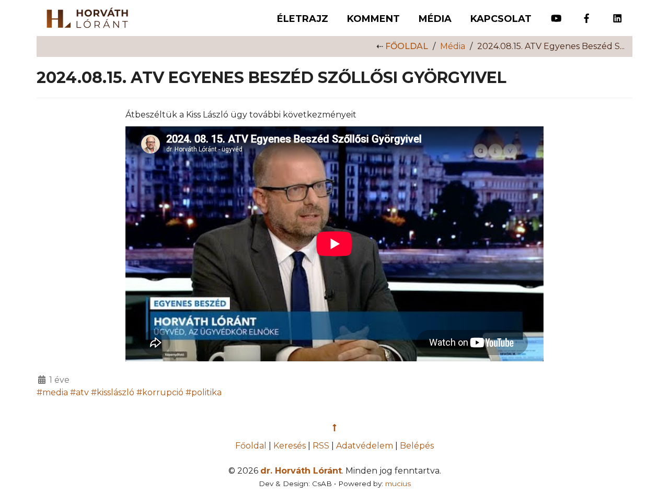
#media (52, 392)
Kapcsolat (501, 19)
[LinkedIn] (617, 13)
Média (435, 19)
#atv (79, 392)
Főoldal (406, 46)
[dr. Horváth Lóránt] (82, 15)
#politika (204, 392)
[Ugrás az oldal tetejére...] (334, 428)
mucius (398, 483)
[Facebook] (586, 13)
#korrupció (159, 392)
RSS (321, 446)
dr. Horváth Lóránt (301, 471)
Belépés (417, 446)
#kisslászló (112, 392)
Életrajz (302, 19)
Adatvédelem (364, 446)
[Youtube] (556, 13)
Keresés (289, 446)
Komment (373, 19)
